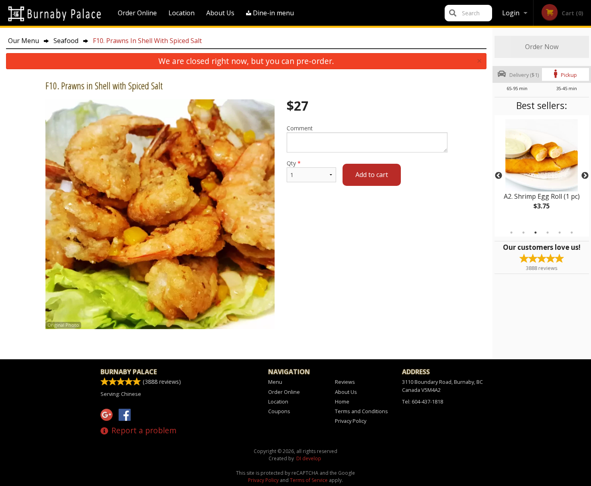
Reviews (345, 381)
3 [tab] (535, 233)
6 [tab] (572, 233)
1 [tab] (511, 233)
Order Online (137, 12)
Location (181, 12)
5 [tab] (560, 233)
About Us (220, 12)
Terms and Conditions (361, 411)
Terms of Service (309, 480)
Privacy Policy (350, 420)
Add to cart (371, 174)
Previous (499, 176)
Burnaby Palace (129, 371)
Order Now (541, 46)
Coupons (279, 411)
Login (510, 12)
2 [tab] (523, 233)
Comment (300, 128)
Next (585, 176)
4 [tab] (548, 233)
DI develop (308, 458)
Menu (275, 381)
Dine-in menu (272, 12)
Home (342, 401)
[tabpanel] (542, 171)
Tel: (422, 401)
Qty (294, 163)
